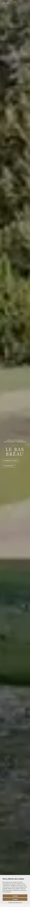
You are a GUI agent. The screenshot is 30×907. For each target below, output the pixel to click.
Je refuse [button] (15, 899)
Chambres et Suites (10, 461)
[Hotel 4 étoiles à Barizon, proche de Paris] (15, 3)
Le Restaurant (8, 466)
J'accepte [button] (15, 896)
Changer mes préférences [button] (15, 902)
